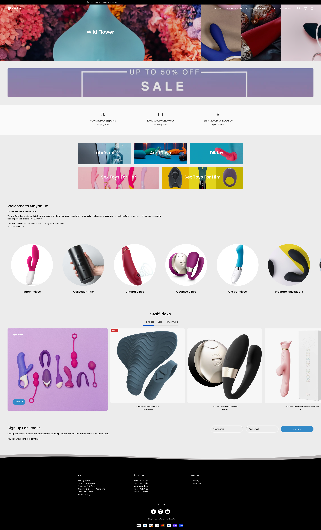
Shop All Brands (141, 492)
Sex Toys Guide (141, 483)
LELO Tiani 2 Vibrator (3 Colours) (224, 407)
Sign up (297, 429)
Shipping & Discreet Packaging (91, 489)
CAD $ (159, 504)
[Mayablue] (14, 8)
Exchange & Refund (86, 486)
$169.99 (148, 409)
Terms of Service (85, 492)
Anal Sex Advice (141, 486)
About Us (195, 475)
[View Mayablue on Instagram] (160, 511)
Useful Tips (139, 475)
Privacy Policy (84, 480)
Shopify (171, 519)
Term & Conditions (86, 483)
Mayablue (155, 519)
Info (79, 475)
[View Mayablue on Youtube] (167, 511)
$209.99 (225, 409)
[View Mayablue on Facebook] (153, 511)
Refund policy (84, 494)
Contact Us (196, 483)
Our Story (195, 480)
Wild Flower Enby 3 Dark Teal (147, 407)
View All (19, 402)
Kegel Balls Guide (141, 489)
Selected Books (141, 480)
